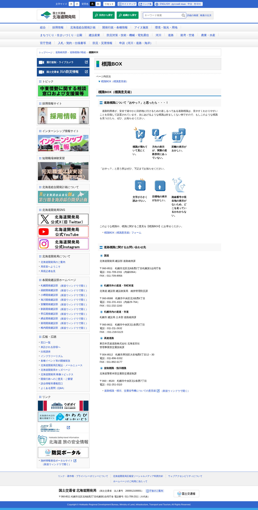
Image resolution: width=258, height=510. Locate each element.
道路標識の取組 (78, 52)
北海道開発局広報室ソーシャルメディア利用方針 (138, 476)
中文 (190, 4)
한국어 (197, 4)
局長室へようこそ (50, 266)
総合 (43, 27)
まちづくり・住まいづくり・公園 (61, 35)
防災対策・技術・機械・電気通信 (128, 35)
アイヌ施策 (141, 27)
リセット (109, 4)
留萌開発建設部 (64, 323)
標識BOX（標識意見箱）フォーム (122, 232)
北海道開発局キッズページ (55, 369)
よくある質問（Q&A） (53, 388)
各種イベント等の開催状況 (55, 360)
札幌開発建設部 (64, 285)
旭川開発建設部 (64, 299)
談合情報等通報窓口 (52, 383)
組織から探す (130, 15)
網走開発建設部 (64, 318)
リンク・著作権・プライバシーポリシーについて (83, 476)
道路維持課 (61, 52)
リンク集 (147, 4)
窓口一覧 (46, 342)
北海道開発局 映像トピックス (57, 374)
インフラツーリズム (52, 356)
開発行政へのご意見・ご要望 (57, 379)
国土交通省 (186, 493)
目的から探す (106, 15)
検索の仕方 (205, 15)
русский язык (179, 4)
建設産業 (94, 35)
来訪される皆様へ (50, 347)
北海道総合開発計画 (82, 27)
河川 (158, 35)
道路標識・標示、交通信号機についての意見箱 (147, 391)
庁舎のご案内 (156, 490)
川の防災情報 (67, 73)
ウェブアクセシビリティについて (185, 476)
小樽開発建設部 (64, 295)
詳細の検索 (192, 15)
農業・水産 (208, 35)
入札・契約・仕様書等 (72, 43)
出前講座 (46, 351)
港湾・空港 (187, 35)
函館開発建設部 (64, 290)
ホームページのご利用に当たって (130, 481)
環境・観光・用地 (166, 27)
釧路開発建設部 (64, 309)
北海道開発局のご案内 (53, 262)
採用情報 (58, 27)
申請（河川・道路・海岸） (136, 43)
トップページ (45, 52)
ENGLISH (165, 4)
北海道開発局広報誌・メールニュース (61, 365)
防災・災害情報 (102, 43)
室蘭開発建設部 (64, 304)
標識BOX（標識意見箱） (114, 81)
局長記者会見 (48, 271)
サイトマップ (128, 4)
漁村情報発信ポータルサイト (58, 462)
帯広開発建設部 (64, 313)
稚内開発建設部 (64, 327)
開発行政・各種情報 (115, 27)
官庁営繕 (45, 43)
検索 (183, 15)
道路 (171, 35)
